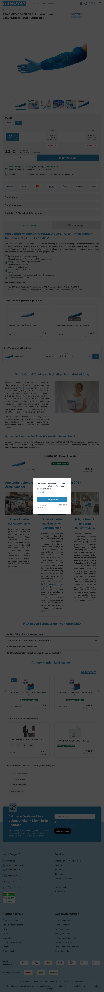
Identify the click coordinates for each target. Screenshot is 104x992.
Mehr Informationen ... (46, 492)
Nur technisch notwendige (41, 506)
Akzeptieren (52, 499)
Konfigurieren (62, 505)
